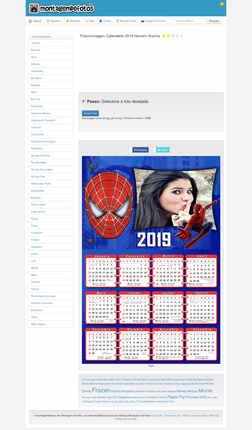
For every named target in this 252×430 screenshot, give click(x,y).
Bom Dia (35, 99)
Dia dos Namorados (42, 169)
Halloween (36, 246)
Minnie (205, 390)
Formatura (37, 232)
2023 (118, 379)
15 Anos (35, 43)
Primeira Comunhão (42, 303)
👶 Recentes (73, 20)
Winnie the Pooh (165, 401)
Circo (177, 383)
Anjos (189, 379)
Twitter (161, 150)
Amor (34, 57)
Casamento (37, 134)
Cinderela (168, 383)
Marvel (172, 391)
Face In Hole (38, 204)
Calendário (37, 106)
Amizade (35, 50)
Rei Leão (212, 397)
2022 (111, 379)
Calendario (129, 383)
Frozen (101, 389)
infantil (34, 253)
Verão (34, 317)
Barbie (85, 383)
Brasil (120, 383)
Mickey (182, 391)
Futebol (35, 239)
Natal (34, 275)
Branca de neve (107, 383)
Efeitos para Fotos (41, 183)
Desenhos (36, 148)
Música (35, 268)
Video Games (38, 324)
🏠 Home (34, 21)
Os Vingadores (121, 397)
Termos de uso (172, 415)
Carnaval (36, 127)
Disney (86, 391)
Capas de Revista (40, 113)
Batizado (35, 85)
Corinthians (206, 383)
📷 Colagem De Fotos (153, 20)
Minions (192, 391)
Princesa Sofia (196, 396)
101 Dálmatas (89, 379)
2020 (99, 379)
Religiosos (36, 310)
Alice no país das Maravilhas (157, 379)
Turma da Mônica (146, 401)
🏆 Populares (53, 20)
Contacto (157, 415)
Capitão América (145, 383)
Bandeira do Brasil (203, 379)
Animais (35, 64)
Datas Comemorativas (43, 141)
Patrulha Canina (156, 397)
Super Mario (118, 401)
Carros (158, 383)
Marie (164, 391)
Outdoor (35, 282)
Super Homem (103, 401)
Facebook (138, 150)
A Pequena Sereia (131, 379)
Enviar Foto (90, 113)
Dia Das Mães (38, 162)
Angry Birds (179, 379)
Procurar (214, 20)
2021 (105, 379)
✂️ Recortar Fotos (126, 20)
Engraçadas (37, 190)
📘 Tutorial (105, 20)
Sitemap (213, 415)
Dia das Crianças (40, 155)
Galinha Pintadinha (123, 391)
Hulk (158, 391)
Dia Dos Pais (38, 176)
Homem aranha (145, 391)
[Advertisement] (151, 65)
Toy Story (130, 401)
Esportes (36, 197)
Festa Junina (38, 211)
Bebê (34, 92)
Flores (34, 225)
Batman (94, 383)
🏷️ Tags (89, 20)
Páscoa (35, 289)
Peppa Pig (175, 396)
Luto (33, 260)
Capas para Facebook (43, 120)
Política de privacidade (195, 415)
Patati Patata (139, 397)
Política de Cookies (126, 419)
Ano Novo (36, 78)
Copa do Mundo (189, 383)
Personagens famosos (43, 296)
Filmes (34, 218)
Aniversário (37, 71)
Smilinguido (88, 401)
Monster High (89, 397)
